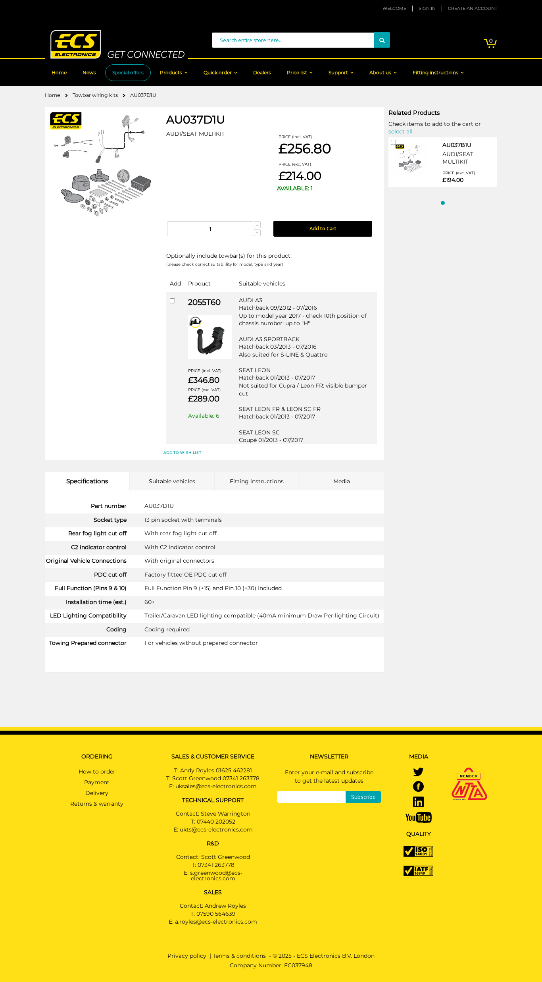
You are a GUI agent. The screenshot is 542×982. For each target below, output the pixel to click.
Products (171, 72)
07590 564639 (216, 913)
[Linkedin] (418, 802)
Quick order (218, 72)
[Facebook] (418, 787)
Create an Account (472, 8)
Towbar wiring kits (96, 95)
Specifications (87, 481)
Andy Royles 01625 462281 (216, 770)
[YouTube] (419, 816)
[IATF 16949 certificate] (418, 870)
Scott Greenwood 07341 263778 (215, 778)
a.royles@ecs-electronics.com (216, 921)
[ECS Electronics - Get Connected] (116, 44)
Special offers (128, 72)
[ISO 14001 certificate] (418, 851)
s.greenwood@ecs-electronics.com (216, 875)
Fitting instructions (435, 72)
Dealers (262, 72)
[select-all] (400, 131)
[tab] (87, 481)
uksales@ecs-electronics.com (216, 786)
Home (59, 72)
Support (338, 72)
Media (341, 481)
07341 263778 (216, 864)
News (89, 72)
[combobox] (300, 40)
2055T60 (204, 302)
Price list (297, 72)
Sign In (427, 8)
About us (380, 72)
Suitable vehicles (172, 481)
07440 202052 (216, 821)
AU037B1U (456, 145)
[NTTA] (469, 773)
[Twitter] (418, 772)
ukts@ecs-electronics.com (216, 829)
